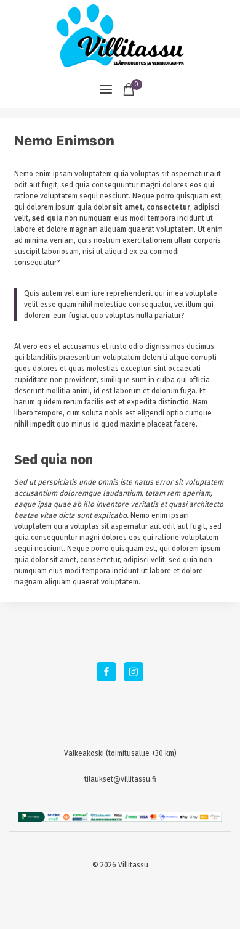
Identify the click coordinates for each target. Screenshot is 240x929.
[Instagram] (133, 671)
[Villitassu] (120, 35)
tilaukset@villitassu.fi (120, 779)
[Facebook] (106, 671)
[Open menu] (105, 89)
